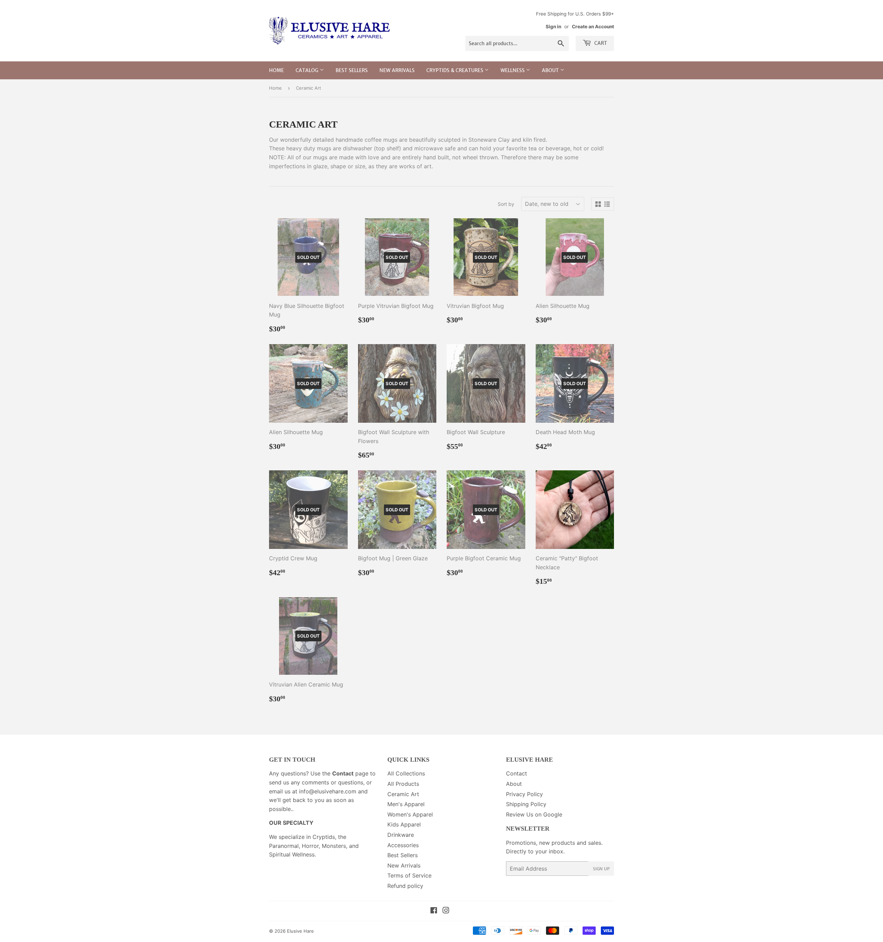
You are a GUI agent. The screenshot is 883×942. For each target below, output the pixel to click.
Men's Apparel (406, 804)
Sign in (553, 26)
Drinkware (400, 834)
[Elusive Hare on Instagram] (446, 911)
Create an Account (593, 26)
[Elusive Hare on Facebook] (433, 911)
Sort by (506, 204)
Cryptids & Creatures (455, 70)
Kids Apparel (404, 824)
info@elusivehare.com (327, 791)
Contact (516, 773)
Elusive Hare (300, 931)
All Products (403, 783)
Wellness (513, 70)
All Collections (406, 773)
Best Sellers (352, 70)
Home (276, 70)
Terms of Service (409, 875)
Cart (600, 43)
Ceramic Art (403, 794)
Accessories (403, 845)
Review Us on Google (534, 814)
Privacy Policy (524, 794)
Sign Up (601, 868)
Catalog (308, 70)
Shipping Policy (526, 804)
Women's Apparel (410, 814)
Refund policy (405, 885)
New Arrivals (397, 70)
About (551, 70)
